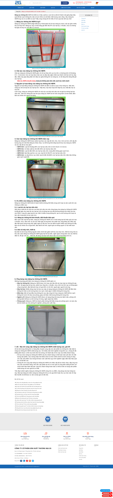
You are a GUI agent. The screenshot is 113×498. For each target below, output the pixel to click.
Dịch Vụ (80, 453)
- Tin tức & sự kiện (84, 28)
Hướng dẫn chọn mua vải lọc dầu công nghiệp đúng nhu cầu (28, 408)
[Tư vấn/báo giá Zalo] (111, 490)
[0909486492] (111, 493)
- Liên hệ (82, 30)
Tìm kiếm (65, 3)
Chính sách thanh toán (62, 448)
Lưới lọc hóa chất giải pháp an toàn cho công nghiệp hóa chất (29, 382)
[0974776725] (111, 495)
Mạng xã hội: (17, 460)
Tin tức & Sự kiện (81, 7)
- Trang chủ (83, 18)
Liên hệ (92, 7)
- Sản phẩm (83, 22)
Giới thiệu (31, 7)
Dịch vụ (53, 7)
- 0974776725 (87, 2)
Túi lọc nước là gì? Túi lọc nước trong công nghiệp (26, 404)
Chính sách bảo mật (62, 451)
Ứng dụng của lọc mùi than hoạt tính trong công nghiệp (27, 394)
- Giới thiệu (83, 20)
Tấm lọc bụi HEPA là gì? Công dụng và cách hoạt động (27, 396)
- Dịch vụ (82, 24)
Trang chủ (20, 7)
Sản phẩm (42, 7)
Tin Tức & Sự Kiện (82, 457)
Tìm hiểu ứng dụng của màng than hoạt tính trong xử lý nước (28, 388)
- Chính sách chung (85, 26)
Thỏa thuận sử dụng (62, 450)
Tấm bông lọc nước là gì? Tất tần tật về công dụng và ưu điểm (29, 392)
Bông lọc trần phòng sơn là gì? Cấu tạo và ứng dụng (27, 398)
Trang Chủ (81, 448)
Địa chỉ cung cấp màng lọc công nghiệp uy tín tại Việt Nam (28, 384)
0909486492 (79, 2)
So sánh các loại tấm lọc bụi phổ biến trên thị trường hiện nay (29, 386)
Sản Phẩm (81, 451)
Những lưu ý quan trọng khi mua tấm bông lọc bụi (26, 390)
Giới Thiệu (81, 450)
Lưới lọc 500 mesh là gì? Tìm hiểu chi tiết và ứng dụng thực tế (29, 400)
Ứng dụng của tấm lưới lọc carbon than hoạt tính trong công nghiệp (30, 402)
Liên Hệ (80, 459)
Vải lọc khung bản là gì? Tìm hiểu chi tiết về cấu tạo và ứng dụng (29, 406)
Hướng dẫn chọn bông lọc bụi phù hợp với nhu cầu (26, 410)
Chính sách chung (66, 7)
